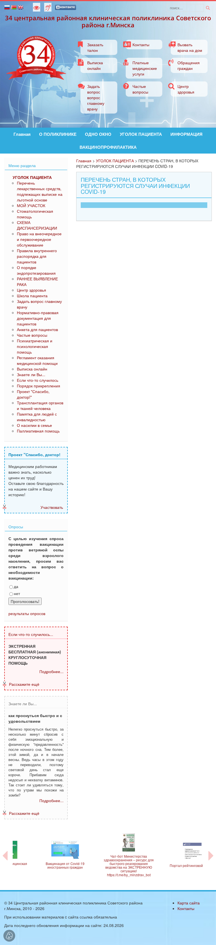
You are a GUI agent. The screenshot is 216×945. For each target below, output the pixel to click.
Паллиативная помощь (38, 431)
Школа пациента (32, 295)
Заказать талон (95, 47)
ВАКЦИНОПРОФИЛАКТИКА (108, 147)
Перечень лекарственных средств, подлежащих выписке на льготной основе (39, 191)
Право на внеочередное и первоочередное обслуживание (39, 239)
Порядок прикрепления (38, 386)
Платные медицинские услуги (144, 68)
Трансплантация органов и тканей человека (40, 405)
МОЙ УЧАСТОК (31, 205)
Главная (22, 134)
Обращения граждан (188, 65)
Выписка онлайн (95, 65)
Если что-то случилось (37, 380)
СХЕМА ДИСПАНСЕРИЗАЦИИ (37, 225)
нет (17, 593)
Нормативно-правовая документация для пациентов (37, 318)
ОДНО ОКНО (98, 134)
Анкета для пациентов (37, 329)
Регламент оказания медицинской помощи (37, 360)
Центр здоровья (185, 89)
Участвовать (51, 507)
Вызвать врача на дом (189, 47)
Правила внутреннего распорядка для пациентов (37, 256)
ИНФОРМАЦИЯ (186, 134)
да (16, 586)
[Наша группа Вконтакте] (65, 7)
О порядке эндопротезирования (36, 270)
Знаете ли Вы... (31, 374)
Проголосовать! (25, 601)
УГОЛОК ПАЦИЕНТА (141, 134)
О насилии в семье (34, 425)
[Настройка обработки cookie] (9, 936)
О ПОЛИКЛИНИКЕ (57, 134)
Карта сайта (188, 903)
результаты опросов (26, 613)
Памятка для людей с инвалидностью (37, 416)
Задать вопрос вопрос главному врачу (95, 97)
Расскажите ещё (24, 684)
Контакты (140, 44)
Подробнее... (51, 671)
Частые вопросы (140, 89)
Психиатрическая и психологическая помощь (34, 346)
